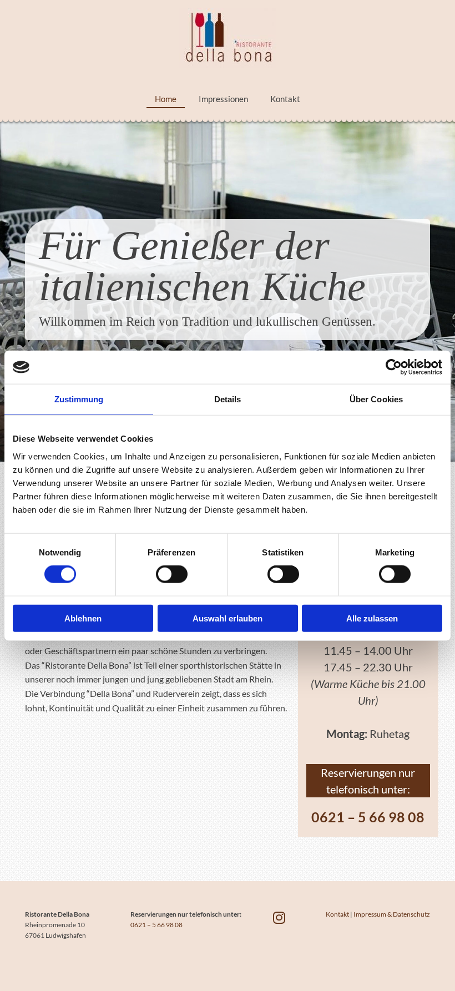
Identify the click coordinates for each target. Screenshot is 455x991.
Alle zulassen (372, 618)
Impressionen (223, 99)
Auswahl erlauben (227, 618)
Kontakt (285, 99)
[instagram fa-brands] (279, 917)
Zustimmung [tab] (79, 399)
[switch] (172, 574)
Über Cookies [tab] (376, 399)
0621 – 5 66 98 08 (367, 816)
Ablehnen (83, 618)
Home (165, 99)
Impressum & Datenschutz (391, 914)
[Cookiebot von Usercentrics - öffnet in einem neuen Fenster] (393, 367)
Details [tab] (227, 399)
